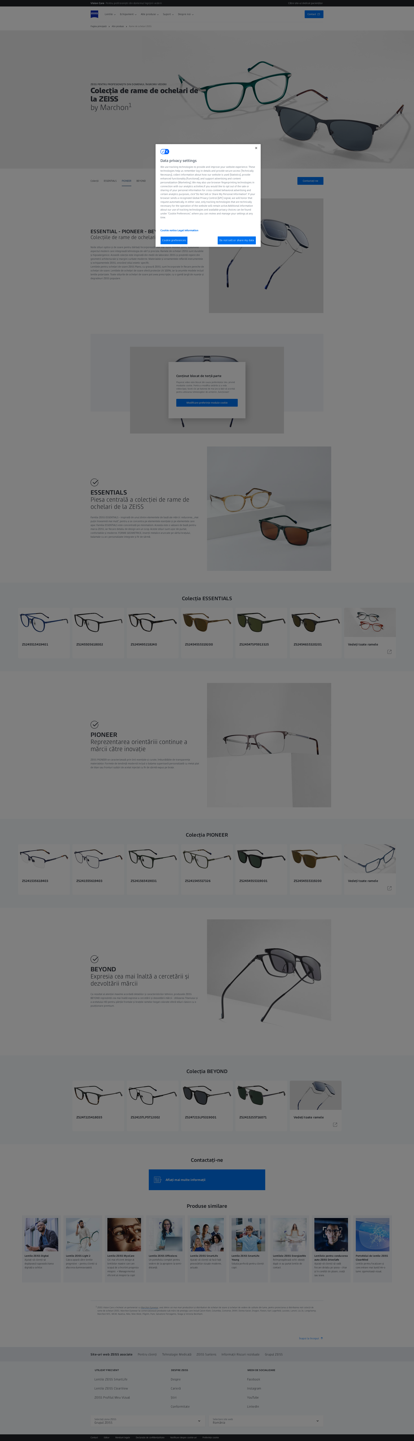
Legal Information (187, 230)
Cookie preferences (174, 240)
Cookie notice (168, 230)
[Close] (256, 148)
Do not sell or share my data (236, 240)
